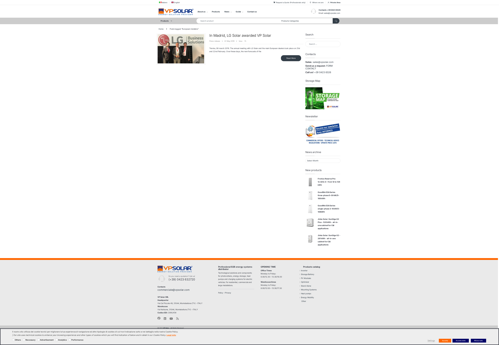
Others (18, 340)
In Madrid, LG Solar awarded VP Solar (240, 35)
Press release (214, 41)
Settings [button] (431, 340)
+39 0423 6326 (322, 72)
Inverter (304, 270)
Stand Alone (306, 286)
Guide (238, 12)
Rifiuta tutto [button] (478, 341)
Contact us (252, 12)
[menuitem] (163, 2)
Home (161, 29)
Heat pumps (306, 293)
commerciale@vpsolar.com (173, 289)
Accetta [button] (445, 341)
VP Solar (166, 328)
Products (216, 12)
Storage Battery (307, 274)
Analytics (62, 340)
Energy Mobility (307, 297)
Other (303, 301)
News (226, 12)
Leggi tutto (171, 335)
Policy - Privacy (224, 293)
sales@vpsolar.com (332, 13)
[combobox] (238, 21)
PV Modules (306, 278)
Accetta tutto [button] (461, 341)
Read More (291, 58)
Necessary (30, 340)
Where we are (318, 2)
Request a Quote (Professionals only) (291, 2)
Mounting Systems (309, 289)
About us (201, 12)
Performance (77, 340)
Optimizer (305, 282)
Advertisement (47, 340)
